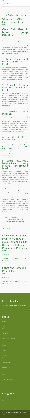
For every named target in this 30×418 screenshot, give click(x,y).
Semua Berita (4, 369)
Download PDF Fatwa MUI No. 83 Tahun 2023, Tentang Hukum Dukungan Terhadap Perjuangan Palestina (14, 241)
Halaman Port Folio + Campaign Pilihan (9, 338)
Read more (5, 254)
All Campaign (4, 321)
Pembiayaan (4, 355)
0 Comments (17, 226)
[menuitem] (23, 3)
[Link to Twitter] (26, 416)
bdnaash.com (14, 99)
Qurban (3, 357)
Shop (3, 372)
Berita (3, 400)
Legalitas (4, 350)
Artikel (4, 24)
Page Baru (4, 352)
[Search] (23, 3)
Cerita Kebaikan (5, 333)
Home (3, 340)
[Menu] (27, 3)
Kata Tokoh (4, 345)
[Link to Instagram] (22, 416)
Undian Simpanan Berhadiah (7, 379)
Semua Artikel (4, 367)
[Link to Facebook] (19, 416)
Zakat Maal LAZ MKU (5, 381)
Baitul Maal (4, 328)
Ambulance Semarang (6, 323)
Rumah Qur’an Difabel (6, 362)
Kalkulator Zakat (5, 343)
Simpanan (4, 374)
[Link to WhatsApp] (24, 416)
